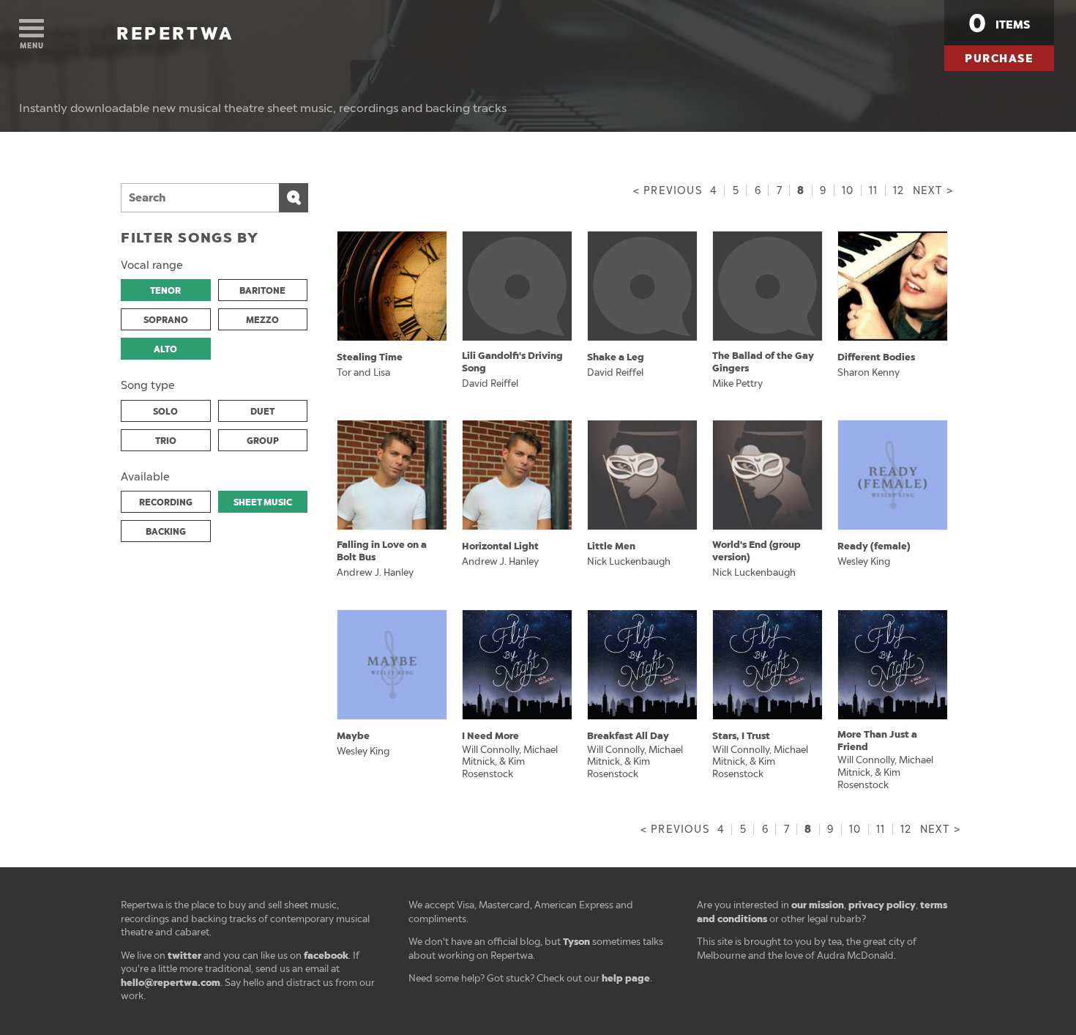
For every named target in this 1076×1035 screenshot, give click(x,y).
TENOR (165, 291)
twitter (184, 955)
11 (873, 191)
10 (847, 191)
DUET (262, 412)
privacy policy (882, 905)
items (999, 23)
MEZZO (262, 320)
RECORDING (166, 502)
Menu (32, 46)
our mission (817, 905)
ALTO (165, 349)
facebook (326, 955)
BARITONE (262, 291)
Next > (933, 191)
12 (898, 191)
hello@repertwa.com (170, 982)
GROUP (263, 441)
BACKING (166, 532)
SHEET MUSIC (262, 502)
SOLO (165, 412)
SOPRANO (165, 320)
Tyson (576, 941)
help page (626, 978)
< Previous (667, 191)
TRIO (165, 441)
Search (293, 197)
